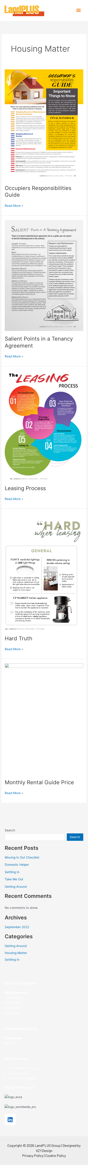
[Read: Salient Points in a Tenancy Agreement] (44, 275)
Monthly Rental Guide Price (39, 782)
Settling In (12, 872)
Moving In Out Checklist (22, 857)
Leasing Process (25, 488)
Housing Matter (16, 953)
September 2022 (17, 927)
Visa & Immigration (22, 1078)
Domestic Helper (17, 864)
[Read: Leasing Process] (44, 425)
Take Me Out (14, 879)
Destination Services (24, 1068)
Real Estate (17, 1073)
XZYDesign (44, 1150)
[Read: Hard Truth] (44, 571)
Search (10, 830)
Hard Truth (18, 638)
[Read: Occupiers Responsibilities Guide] (44, 124)
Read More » (14, 205)
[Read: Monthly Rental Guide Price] (44, 718)
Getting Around (16, 886)
